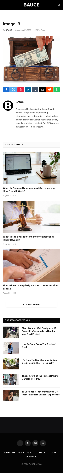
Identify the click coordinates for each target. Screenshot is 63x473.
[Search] (58, 5)
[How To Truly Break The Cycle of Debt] (11, 348)
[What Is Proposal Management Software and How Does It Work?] (31, 168)
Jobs (53, 452)
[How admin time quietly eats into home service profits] (31, 265)
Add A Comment (31, 304)
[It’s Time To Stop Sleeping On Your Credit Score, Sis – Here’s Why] (11, 363)
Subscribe (31, 457)
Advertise (9, 452)
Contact (43, 452)
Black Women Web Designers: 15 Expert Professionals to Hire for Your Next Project (39, 331)
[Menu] (5, 5)
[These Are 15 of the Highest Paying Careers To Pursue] (11, 379)
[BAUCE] (31, 5)
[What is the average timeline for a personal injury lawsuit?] (31, 217)
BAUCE (9, 30)
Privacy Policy (26, 452)
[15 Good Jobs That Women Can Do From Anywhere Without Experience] (11, 395)
